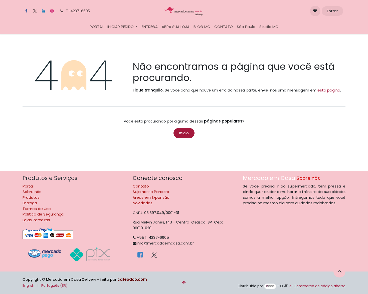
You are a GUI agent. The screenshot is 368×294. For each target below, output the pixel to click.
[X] (35, 11)
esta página (328, 90)
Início (184, 133)
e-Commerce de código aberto (317, 286)
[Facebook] (26, 11)
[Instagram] (52, 11)
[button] (339, 272)
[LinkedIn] (43, 11)
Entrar (332, 11)
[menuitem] (96, 27)
